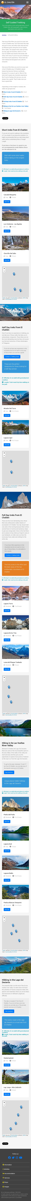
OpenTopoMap (9, 299)
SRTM (24, 298)
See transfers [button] (9, 772)
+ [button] (4, 269)
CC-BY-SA (14, 299)
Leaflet (3, 298)
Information (8, 1165)
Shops (6, 1182)
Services (7, 1178)
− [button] (4, 271)
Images (6, 1187)
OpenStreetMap (14, 298)
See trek (7, 201)
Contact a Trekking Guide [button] (12, 356)
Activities (4, 35)
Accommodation (10, 1173)
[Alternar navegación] (27, 2)
